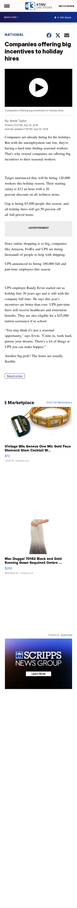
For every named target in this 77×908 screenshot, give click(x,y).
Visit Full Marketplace (59, 402)
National (14, 35)
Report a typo (15, 375)
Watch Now (65, 6)
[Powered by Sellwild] (66, 635)
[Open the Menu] (6, 6)
